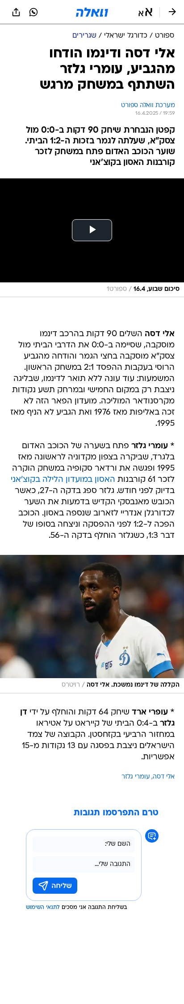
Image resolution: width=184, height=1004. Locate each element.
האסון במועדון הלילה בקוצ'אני (63, 480)
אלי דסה (164, 777)
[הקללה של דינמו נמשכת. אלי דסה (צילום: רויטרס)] (92, 624)
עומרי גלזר (135, 777)
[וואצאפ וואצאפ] (33, 12)
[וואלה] (92, 12)
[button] (145, 12)
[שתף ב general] (16, 12)
